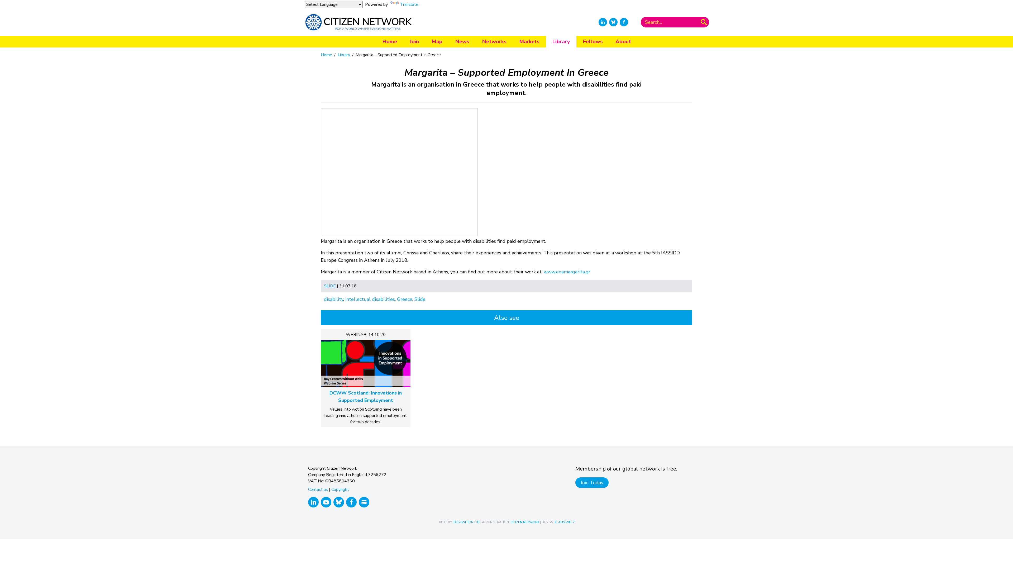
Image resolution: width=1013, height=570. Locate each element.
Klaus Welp (564, 522)
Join (414, 41)
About (623, 41)
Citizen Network (524, 522)
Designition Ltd (466, 522)
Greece (404, 299)
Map (437, 41)
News (462, 41)
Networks (494, 41)
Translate (409, 4)
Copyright (340, 489)
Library (561, 41)
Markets (529, 41)
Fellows (593, 41)
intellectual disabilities (370, 299)
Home (389, 41)
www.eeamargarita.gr (567, 272)
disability (333, 299)
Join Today (592, 482)
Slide (330, 286)
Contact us (318, 489)
